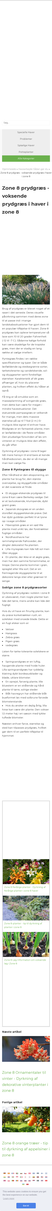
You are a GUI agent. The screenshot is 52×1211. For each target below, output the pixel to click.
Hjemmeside (9, 169)
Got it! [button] (26, 1206)
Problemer (26, 139)
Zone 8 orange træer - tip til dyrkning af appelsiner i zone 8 (26, 1149)
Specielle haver (26, 132)
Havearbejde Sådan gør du (33, 169)
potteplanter (26, 152)
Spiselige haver (26, 145)
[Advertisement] (26, 32)
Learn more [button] (8, 1198)
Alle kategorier (26, 158)
